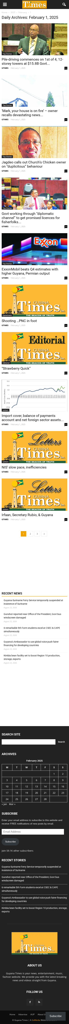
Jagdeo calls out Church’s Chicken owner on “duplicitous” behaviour (34, 164)
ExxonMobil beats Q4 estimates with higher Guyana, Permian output (30, 271)
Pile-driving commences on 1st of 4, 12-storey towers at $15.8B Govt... (32, 61)
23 (62, 792)
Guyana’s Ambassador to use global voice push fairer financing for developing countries (31, 643)
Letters (5, 410)
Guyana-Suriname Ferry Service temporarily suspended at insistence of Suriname (33, 602)
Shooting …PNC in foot (20, 321)
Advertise (22, 1014)
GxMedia (36, 1020)
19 (26, 792)
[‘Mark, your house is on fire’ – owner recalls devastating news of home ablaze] (34, 91)
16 (62, 786)
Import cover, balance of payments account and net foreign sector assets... (33, 418)
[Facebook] (30, 1002)
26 (26, 799)
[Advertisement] (27, 563)
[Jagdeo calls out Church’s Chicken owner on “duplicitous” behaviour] (34, 142)
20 (36, 792)
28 (45, 799)
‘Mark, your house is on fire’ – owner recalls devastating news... (30, 113)
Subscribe (10, 841)
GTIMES (5, 68)
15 (54, 786)
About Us (42, 1014)
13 (36, 786)
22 (54, 792)
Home (12, 1014)
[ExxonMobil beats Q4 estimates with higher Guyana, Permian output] (34, 249)
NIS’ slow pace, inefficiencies (24, 467)
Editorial (6, 363)
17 (7, 792)
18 (16, 792)
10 (7, 786)
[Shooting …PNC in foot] (34, 301)
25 (16, 799)
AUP (32, 1014)
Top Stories (7, 54)
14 (45, 786)
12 (26, 786)
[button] (64, 4)
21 (45, 792)
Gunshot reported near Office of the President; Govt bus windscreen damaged (32, 616)
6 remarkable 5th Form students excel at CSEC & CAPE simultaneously (32, 630)
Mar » (12, 804)
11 (16, 786)
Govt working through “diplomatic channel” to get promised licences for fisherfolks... (31, 218)
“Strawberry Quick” (16, 368)
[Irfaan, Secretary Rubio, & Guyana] (34, 494)
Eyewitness (7, 315)
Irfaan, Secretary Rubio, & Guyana (27, 515)
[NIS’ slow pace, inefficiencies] (34, 447)
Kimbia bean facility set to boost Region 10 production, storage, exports (32, 657)
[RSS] (39, 1002)
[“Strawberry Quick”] (34, 348)
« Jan (4, 804)
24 (7, 799)
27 (36, 799)
